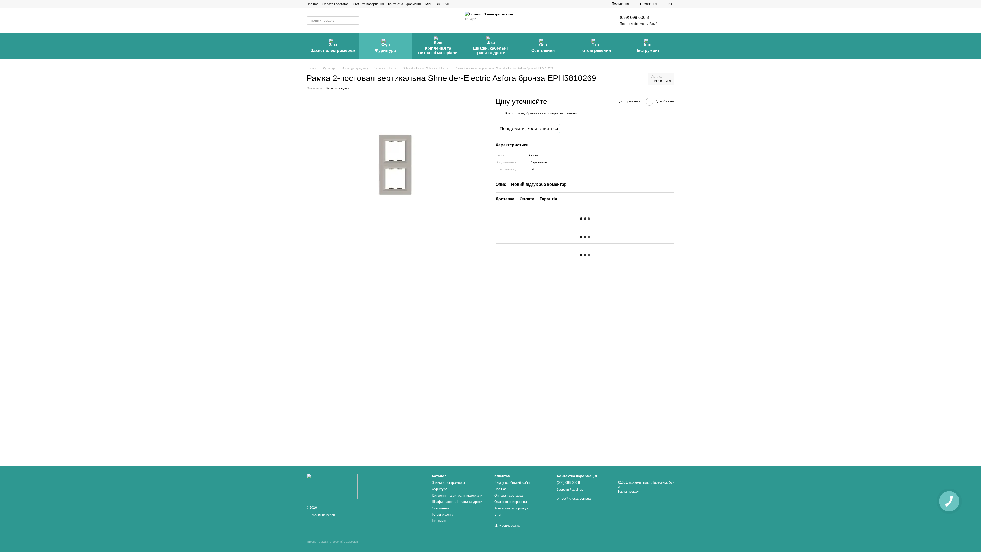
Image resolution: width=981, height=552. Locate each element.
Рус (446, 3)
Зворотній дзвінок (570, 489)
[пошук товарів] (355, 20)
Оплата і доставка (335, 4)
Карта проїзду (628, 491)
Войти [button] (509, 113)
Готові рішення (595, 50)
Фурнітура (385, 50)
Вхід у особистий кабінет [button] (513, 483)
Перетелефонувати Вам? (638, 24)
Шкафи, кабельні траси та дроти (490, 50)
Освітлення (543, 50)
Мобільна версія (323, 515)
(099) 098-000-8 (634, 17)
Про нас (312, 4)
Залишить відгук (337, 88)
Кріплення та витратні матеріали (438, 50)
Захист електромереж (333, 50)
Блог (428, 4)
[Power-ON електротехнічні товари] (332, 486)
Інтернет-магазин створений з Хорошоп (332, 541)
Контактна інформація (404, 4)
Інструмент (648, 50)
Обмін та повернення (368, 4)
